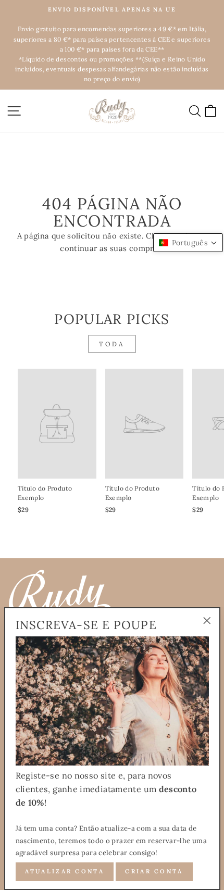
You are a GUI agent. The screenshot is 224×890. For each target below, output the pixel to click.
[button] (188, 243)
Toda (112, 344)
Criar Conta (154, 871)
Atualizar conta (65, 871)
